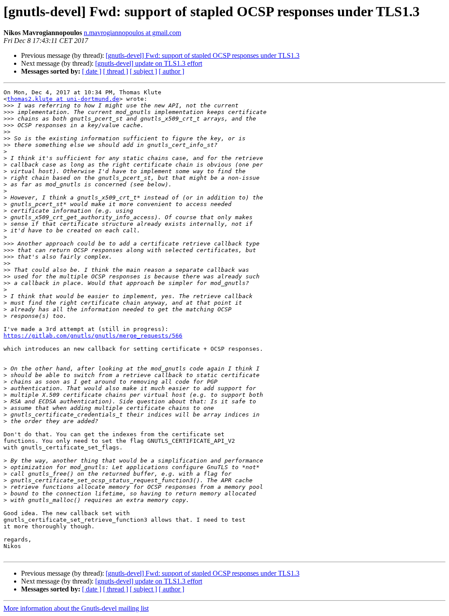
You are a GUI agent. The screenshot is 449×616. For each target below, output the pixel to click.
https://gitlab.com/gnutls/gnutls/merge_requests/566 (93, 335)
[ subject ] (143, 71)
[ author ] (171, 71)
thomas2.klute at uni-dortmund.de (63, 99)
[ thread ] (115, 71)
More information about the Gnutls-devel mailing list (76, 608)
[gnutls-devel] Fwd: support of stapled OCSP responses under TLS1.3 (202, 55)
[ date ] (91, 71)
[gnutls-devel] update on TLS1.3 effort (148, 63)
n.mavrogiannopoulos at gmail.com (132, 32)
